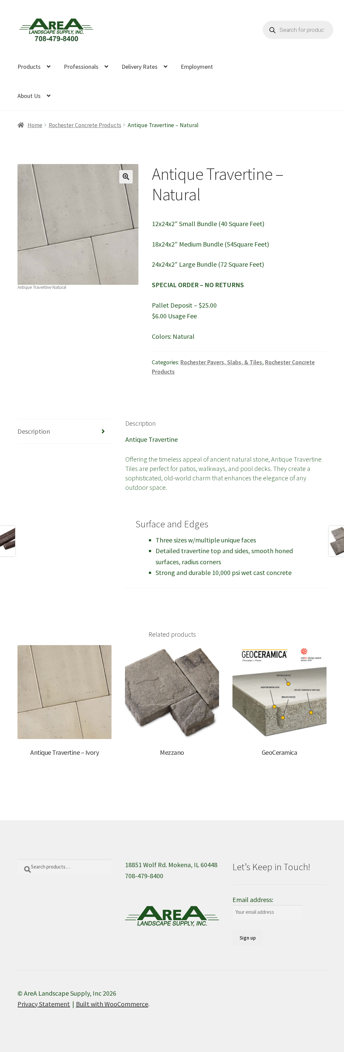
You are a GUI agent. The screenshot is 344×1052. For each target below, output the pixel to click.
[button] (126, 176)
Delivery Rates (140, 66)
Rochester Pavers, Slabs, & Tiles (221, 362)
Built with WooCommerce (112, 1004)
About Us (29, 96)
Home (35, 125)
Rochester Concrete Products (85, 125)
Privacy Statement (43, 1004)
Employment (197, 66)
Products (29, 66)
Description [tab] (33, 431)
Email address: (252, 899)
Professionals (81, 66)
